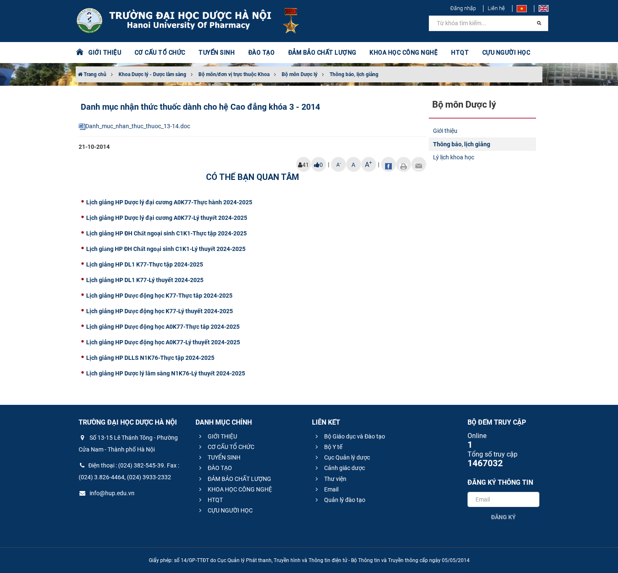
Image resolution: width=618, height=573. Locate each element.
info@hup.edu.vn (111, 493)
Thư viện (334, 478)
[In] (403, 164)
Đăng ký (503, 517)
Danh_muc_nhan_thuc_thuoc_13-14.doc (137, 126)
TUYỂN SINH (216, 52)
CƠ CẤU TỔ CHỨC (230, 447)
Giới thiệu (445, 130)
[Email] (418, 164)
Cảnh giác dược (344, 468)
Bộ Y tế (332, 447)
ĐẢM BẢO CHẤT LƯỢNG (238, 478)
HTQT (214, 499)
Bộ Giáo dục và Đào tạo (354, 436)
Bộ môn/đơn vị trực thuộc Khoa (233, 74)
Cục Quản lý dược (346, 457)
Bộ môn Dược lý (299, 74)
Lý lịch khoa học (453, 157)
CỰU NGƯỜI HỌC (229, 510)
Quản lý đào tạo (344, 499)
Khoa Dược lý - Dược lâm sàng (152, 74)
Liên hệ (496, 8)
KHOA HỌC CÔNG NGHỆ (239, 489)
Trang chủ (94, 74)
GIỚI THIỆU (221, 436)
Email (330, 489)
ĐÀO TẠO (219, 468)
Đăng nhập (463, 8)
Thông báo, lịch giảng (354, 74)
